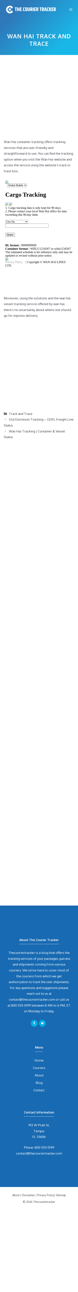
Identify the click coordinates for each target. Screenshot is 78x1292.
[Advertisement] (39, 98)
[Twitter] (42, 1023)
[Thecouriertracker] (30, 9)
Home (39, 1060)
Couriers (39, 1068)
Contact (39, 1090)
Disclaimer (28, 1195)
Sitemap (61, 1195)
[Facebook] (34, 1023)
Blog (39, 1083)
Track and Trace (20, 414)
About (39, 1075)
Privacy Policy (45, 1195)
